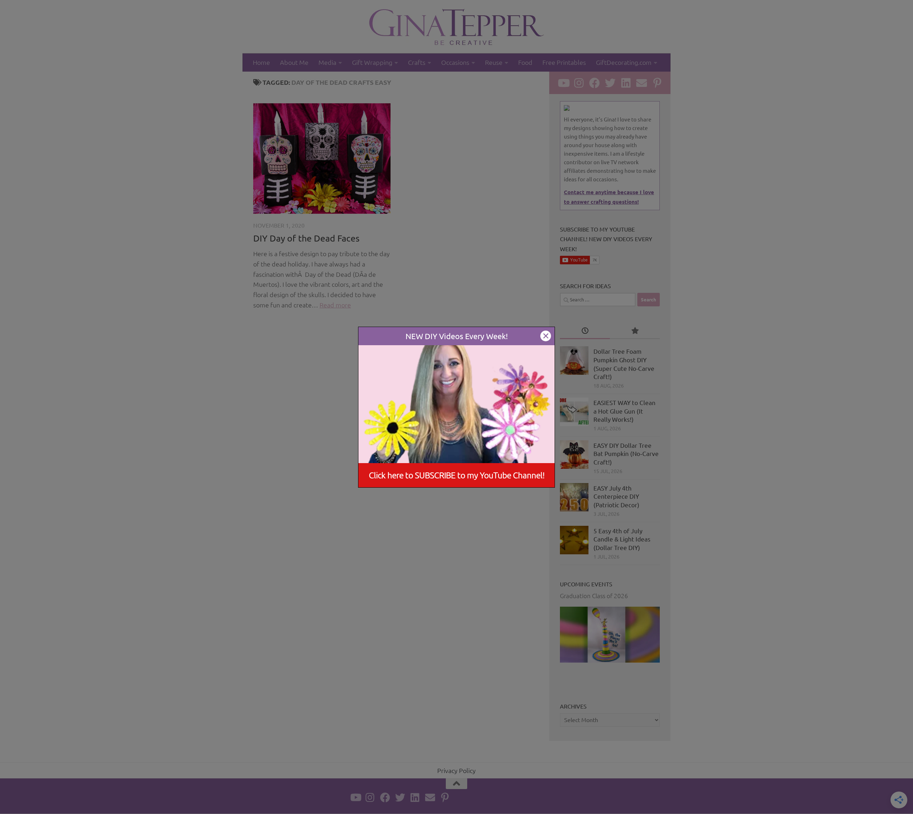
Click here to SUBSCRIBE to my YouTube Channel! (457, 475)
